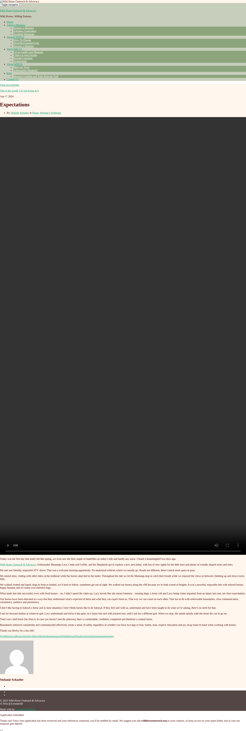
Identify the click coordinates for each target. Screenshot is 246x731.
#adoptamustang (52, 636)
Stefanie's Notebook (50, 112)
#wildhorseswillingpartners (14, 636)
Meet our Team (21, 67)
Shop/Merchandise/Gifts (26, 43)
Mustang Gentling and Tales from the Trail (35, 76)
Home (10, 22)
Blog (9, 73)
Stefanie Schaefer (20, 112)
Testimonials (20, 61)
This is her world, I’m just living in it (19, 90)
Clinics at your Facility (25, 55)
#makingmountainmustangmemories (95, 636)
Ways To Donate (22, 40)
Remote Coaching (22, 58)
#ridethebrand (68, 636)
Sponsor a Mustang (23, 28)
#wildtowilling (36, 636)
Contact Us (13, 79)
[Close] (1, 730)
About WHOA (15, 64)
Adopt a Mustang (16, 25)
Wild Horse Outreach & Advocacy (18, 10)
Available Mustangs (23, 34)
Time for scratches (9, 85)
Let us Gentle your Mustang (28, 52)
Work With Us (14, 49)
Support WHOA (15, 37)
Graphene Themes (25, 709)
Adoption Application (24, 31)
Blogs (35, 112)
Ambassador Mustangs (25, 70)
